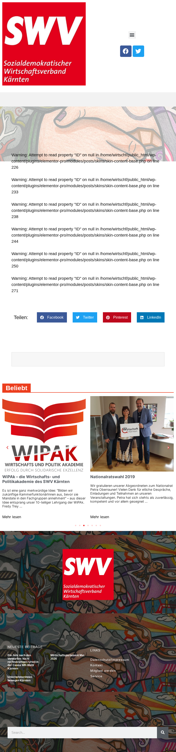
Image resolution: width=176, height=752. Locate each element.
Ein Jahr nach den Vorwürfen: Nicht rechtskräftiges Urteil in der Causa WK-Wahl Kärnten (23, 662)
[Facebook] (126, 51)
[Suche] (162, 732)
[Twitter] (138, 51)
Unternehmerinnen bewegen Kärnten (20, 678)
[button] (132, 35)
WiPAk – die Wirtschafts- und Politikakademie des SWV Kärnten (36, 479)
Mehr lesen (11, 517)
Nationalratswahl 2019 (112, 476)
